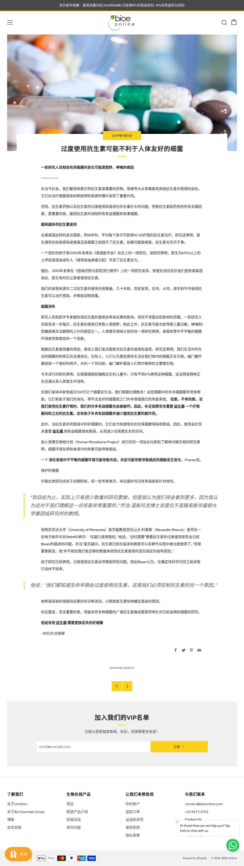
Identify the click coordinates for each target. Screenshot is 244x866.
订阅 (176, 747)
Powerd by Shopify (195, 858)
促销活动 (73, 819)
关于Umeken (17, 804)
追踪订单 (133, 812)
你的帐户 (133, 804)
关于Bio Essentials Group (25, 812)
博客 (10, 819)
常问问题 (73, 827)
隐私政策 (133, 835)
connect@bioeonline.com (204, 804)
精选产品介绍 (77, 812)
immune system (122, 668)
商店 (70, 804)
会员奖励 (14, 827)
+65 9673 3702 (196, 812)
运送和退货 (134, 819)
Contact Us (193, 819)
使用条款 (133, 827)
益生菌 (58, 431)
